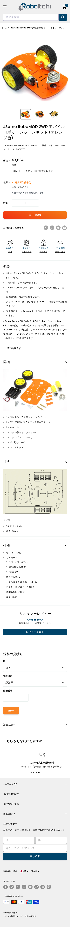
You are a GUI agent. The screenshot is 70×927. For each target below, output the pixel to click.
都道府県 (7, 676)
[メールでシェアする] (64, 227)
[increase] (35, 203)
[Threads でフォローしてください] (49, 887)
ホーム (4, 28)
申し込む (35, 856)
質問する (43, 252)
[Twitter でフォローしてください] (11, 887)
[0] (64, 7)
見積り (11, 710)
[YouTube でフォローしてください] (30, 887)
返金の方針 (9, 724)
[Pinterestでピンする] (52, 227)
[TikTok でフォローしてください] (36, 887)
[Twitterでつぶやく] (58, 227)
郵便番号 (7, 690)
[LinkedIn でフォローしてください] (42, 887)
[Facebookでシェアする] (46, 227)
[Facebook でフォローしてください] (5, 887)
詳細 (10, 252)
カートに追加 (35, 215)
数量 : (6, 203)
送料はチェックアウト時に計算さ (29, 171)
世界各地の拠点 (10, 871)
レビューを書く (35, 632)
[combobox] (31, 17)
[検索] (63, 17)
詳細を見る (26, 252)
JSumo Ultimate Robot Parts (20, 145)
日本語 (34, 871)
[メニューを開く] (5, 6)
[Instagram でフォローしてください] (18, 887)
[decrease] (15, 203)
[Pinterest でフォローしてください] (24, 887)
